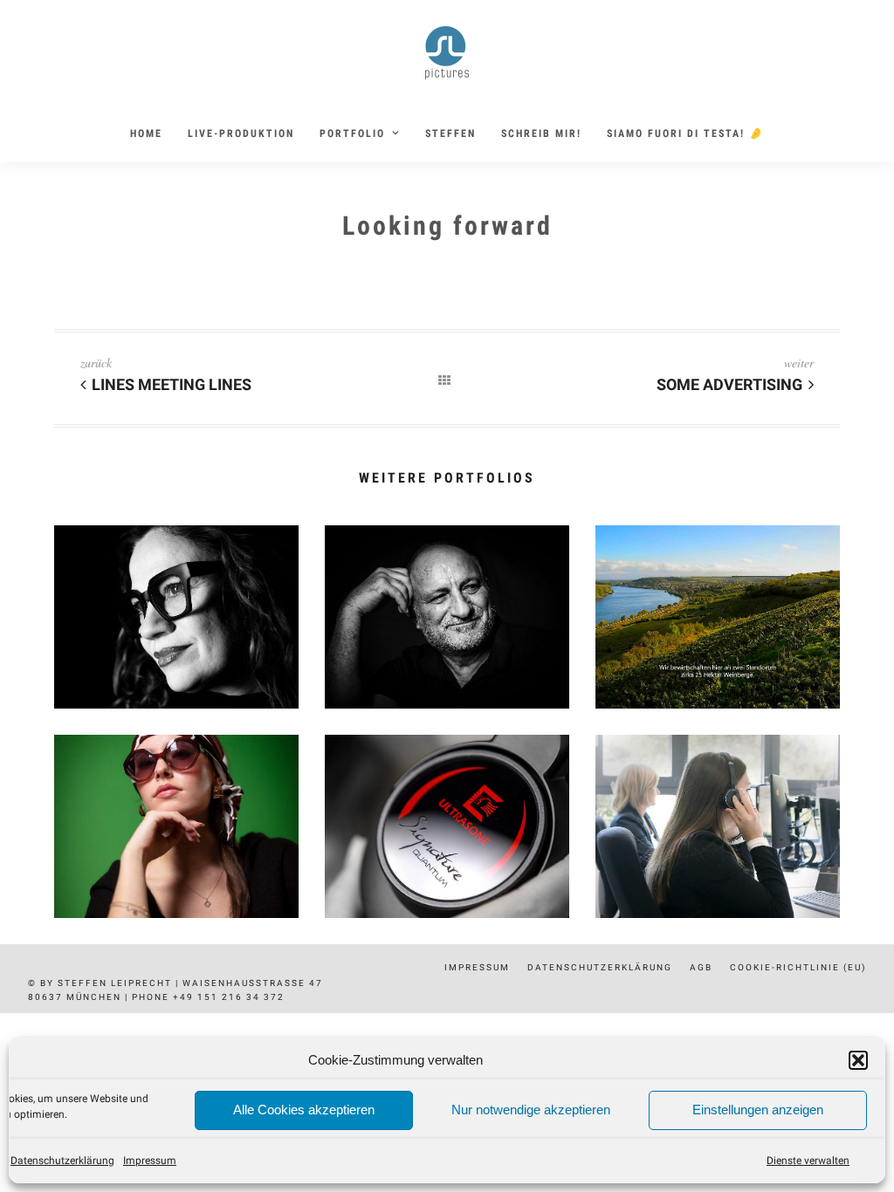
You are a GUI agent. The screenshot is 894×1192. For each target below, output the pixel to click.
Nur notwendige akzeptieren (530, 1109)
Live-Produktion (241, 133)
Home (146, 133)
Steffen (450, 133)
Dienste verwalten (808, 1160)
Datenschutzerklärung (62, 1160)
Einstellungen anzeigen (757, 1109)
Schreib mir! (541, 133)
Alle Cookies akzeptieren (304, 1109)
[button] (858, 1060)
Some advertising (729, 384)
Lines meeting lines (171, 384)
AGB (701, 967)
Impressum (149, 1160)
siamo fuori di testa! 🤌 (685, 133)
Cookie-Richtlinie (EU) (798, 967)
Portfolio (352, 133)
